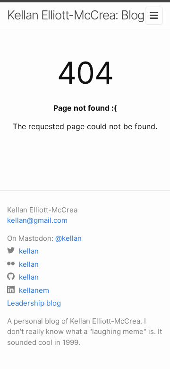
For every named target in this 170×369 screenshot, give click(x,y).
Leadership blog (34, 303)
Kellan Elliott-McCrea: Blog (75, 15)
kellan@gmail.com (37, 220)
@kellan (68, 238)
